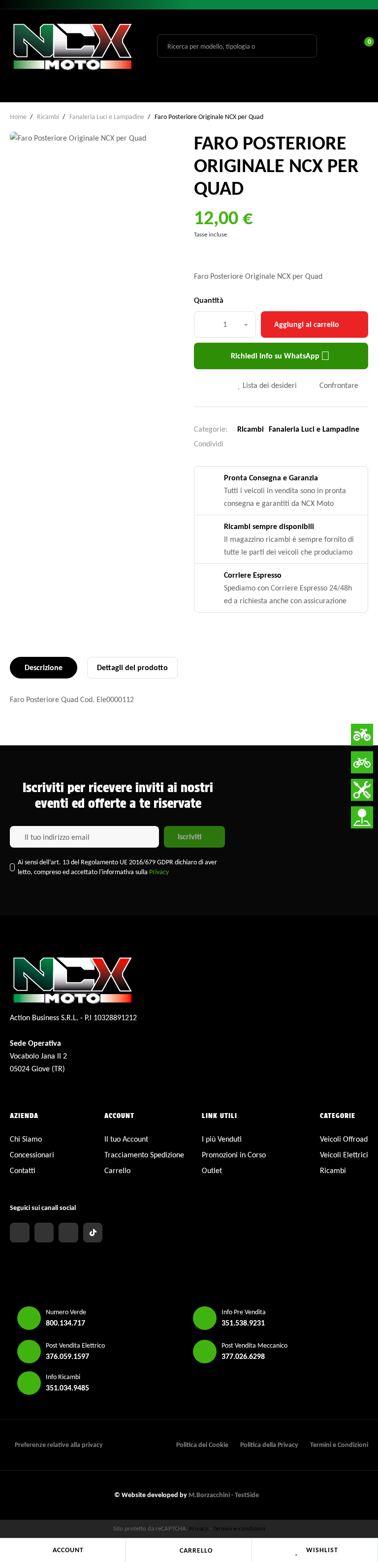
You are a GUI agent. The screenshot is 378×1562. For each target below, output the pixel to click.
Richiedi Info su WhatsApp (280, 355)
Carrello (196, 1550)
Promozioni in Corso (234, 1154)
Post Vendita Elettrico (75, 1345)
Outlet (212, 1170)
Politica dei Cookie (202, 1445)
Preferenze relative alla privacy (59, 1445)
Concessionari (32, 1154)
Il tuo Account (126, 1139)
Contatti (22, 1170)
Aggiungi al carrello (306, 324)
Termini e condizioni (239, 1528)
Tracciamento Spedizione (144, 1154)
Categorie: (210, 429)
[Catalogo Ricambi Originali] (362, 790)
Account (68, 1550)
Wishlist (322, 1550)
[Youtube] (68, 1232)
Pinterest (269, 444)
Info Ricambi (63, 1377)
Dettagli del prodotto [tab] (132, 667)
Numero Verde (66, 1312)
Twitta (253, 444)
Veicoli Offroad (344, 1139)
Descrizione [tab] (44, 667)
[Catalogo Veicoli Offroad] (362, 735)
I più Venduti (222, 1139)
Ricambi (250, 429)
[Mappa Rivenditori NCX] (362, 817)
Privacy (159, 872)
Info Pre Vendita (243, 1312)
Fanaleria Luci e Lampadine (314, 429)
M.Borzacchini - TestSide (224, 1495)
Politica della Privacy (269, 1445)
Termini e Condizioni (339, 1445)
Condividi (238, 444)
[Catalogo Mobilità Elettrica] (362, 762)
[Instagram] (44, 1232)
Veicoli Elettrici (344, 1154)
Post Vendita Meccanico (254, 1345)
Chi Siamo (26, 1139)
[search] (303, 45)
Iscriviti (189, 836)
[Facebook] (20, 1232)
